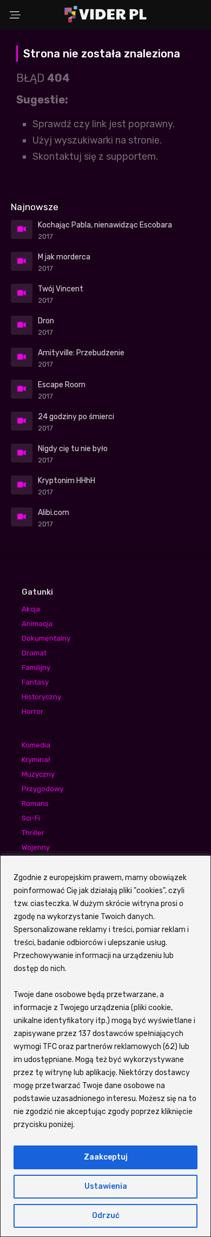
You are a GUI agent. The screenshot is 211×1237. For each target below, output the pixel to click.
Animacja (37, 624)
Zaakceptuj (106, 1157)
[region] (105, 1046)
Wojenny (36, 847)
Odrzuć (106, 1215)
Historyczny (41, 697)
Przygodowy (42, 789)
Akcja (31, 609)
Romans (35, 803)
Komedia (36, 745)
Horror (32, 711)
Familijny (36, 667)
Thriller (33, 833)
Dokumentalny (46, 638)
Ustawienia (105, 1186)
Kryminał (36, 760)
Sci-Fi (31, 818)
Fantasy (35, 682)
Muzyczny (38, 774)
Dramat (34, 653)
